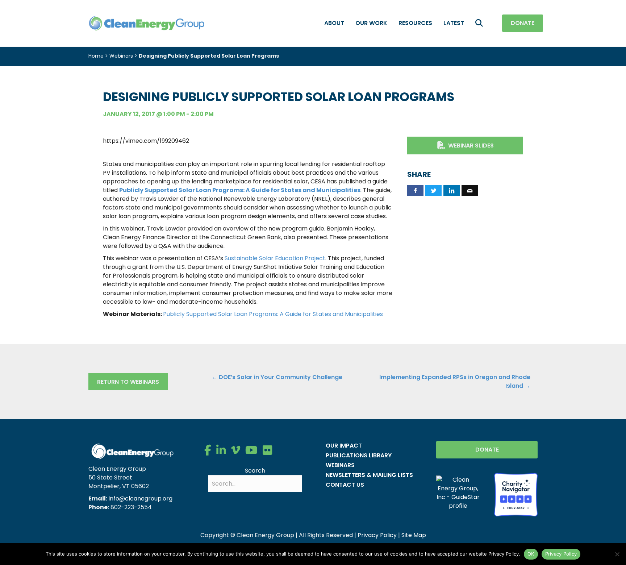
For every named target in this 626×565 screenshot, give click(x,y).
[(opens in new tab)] (516, 494)
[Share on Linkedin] (451, 190)
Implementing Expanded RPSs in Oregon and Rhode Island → (454, 381)
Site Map (413, 535)
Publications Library (359, 455)
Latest (453, 23)
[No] (617, 554)
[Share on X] (433, 190)
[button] (480, 23)
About (334, 23)
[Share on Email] (470, 190)
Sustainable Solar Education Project (275, 258)
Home (96, 55)
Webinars (121, 55)
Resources (415, 23)
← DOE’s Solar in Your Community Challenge (277, 377)
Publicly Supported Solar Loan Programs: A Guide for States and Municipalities (239, 190)
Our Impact (344, 445)
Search (255, 470)
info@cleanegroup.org (140, 498)
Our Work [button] (371, 23)
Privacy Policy (377, 535)
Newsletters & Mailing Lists (369, 475)
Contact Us (345, 485)
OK (530, 554)
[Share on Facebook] (415, 190)
